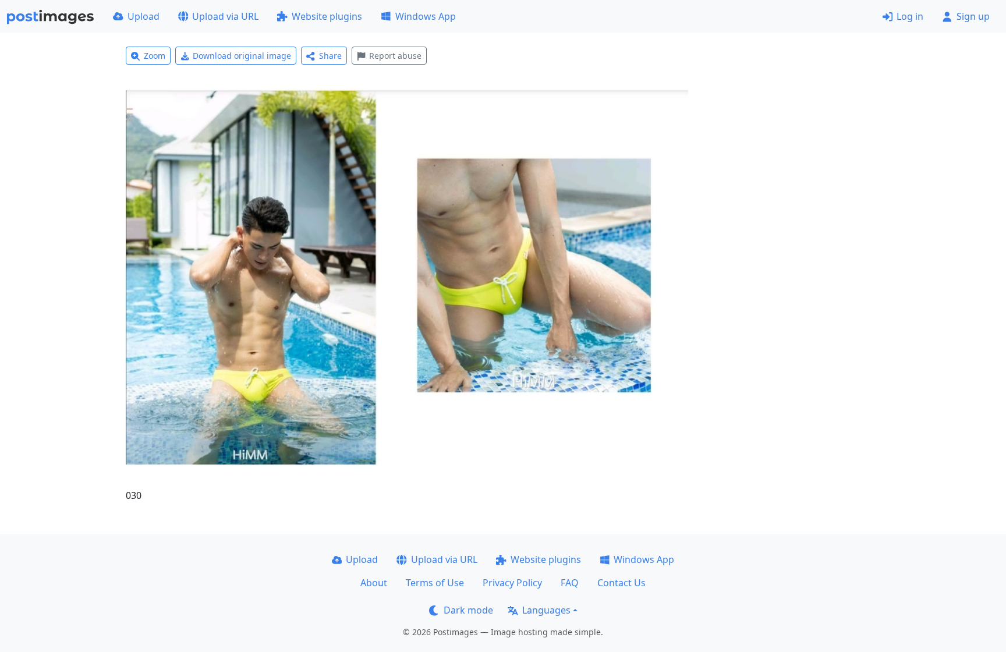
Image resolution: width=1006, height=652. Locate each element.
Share (330, 55)
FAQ (570, 582)
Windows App (425, 16)
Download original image (242, 55)
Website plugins (327, 16)
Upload (143, 16)
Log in (910, 16)
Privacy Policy (512, 582)
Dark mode (468, 610)
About (373, 582)
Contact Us (621, 582)
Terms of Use (435, 582)
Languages (546, 610)
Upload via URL (225, 16)
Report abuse (395, 55)
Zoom (154, 55)
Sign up (973, 16)
